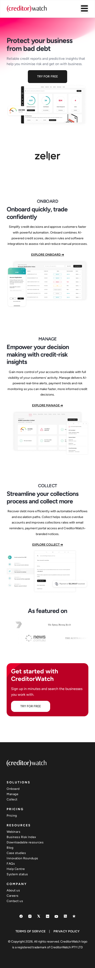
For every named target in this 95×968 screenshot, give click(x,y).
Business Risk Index (21, 837)
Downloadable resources (25, 842)
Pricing (12, 815)
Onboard (13, 789)
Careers (13, 896)
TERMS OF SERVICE (30, 931)
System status (17, 874)
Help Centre (16, 869)
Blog (10, 848)
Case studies (16, 853)
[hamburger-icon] (84, 9)
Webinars (13, 832)
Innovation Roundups (22, 858)
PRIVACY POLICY (66, 931)
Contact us (15, 901)
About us (13, 890)
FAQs (11, 864)
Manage (12, 794)
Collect (12, 799)
